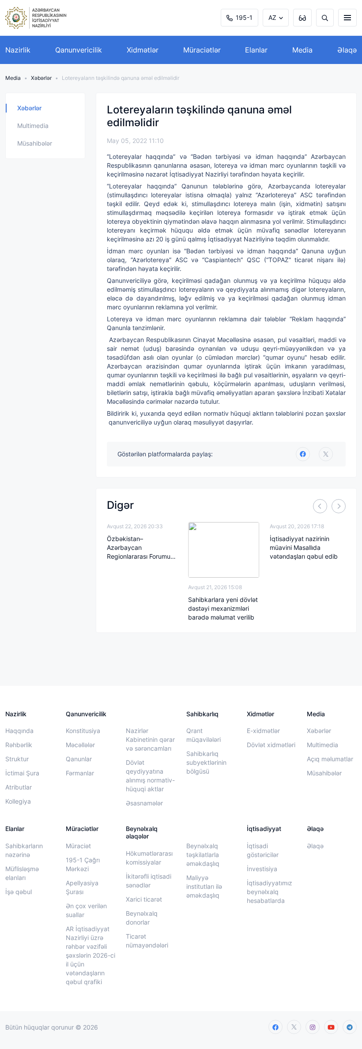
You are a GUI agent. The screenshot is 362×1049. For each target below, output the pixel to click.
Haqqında (19, 730)
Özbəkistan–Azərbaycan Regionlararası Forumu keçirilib (138, 548)
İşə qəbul (18, 891)
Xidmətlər (142, 49)
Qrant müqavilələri (203, 735)
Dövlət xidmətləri (271, 744)
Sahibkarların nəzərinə (24, 850)
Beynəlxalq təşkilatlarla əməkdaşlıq (202, 854)
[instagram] (312, 1027)
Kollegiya (18, 801)
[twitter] (326, 454)
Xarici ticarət (144, 899)
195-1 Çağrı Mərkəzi (83, 864)
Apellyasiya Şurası (82, 887)
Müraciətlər (202, 49)
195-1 (244, 17)
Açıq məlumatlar (330, 759)
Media (302, 49)
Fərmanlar (80, 773)
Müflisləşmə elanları (22, 873)
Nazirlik (17, 49)
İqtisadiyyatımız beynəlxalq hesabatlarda (269, 891)
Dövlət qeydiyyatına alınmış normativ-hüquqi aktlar (150, 776)
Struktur (17, 759)
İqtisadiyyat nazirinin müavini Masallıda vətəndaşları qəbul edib (304, 547)
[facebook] (275, 1027)
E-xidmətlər (263, 730)
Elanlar (256, 49)
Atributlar (18, 787)
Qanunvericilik (78, 49)
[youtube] (331, 1027)
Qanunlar (79, 759)
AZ (272, 17)
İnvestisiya (262, 868)
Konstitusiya (83, 730)
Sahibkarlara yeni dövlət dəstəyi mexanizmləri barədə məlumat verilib (223, 608)
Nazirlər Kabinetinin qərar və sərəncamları (150, 739)
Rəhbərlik (18, 744)
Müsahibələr (34, 143)
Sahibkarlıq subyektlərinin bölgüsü (206, 762)
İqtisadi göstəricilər (263, 850)
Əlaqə (347, 49)
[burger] (347, 17)
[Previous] (320, 506)
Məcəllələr (80, 744)
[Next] (339, 506)
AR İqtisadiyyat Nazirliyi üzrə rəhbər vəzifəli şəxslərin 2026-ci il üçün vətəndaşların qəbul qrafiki (90, 955)
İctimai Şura (22, 773)
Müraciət (78, 846)
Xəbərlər (41, 78)
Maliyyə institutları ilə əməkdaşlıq (204, 886)
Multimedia (33, 125)
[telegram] (350, 1027)
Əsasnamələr (144, 803)
